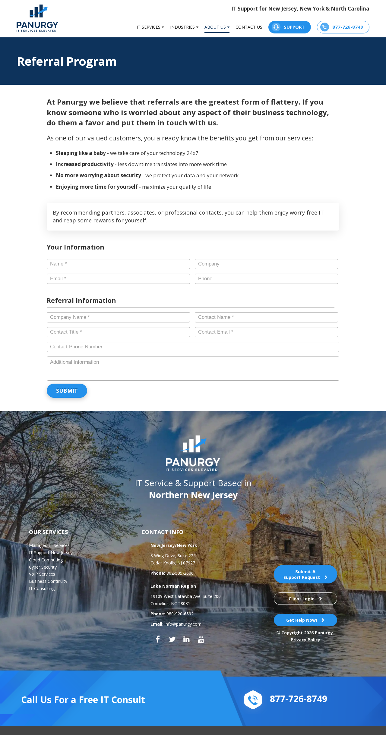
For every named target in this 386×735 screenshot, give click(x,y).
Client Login (302, 599)
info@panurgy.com (183, 624)
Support (294, 27)
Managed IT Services (49, 545)
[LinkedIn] (186, 639)
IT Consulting (42, 588)
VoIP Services (42, 574)
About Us (215, 27)
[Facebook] (157, 639)
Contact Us (249, 27)
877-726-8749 (347, 27)
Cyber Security (43, 567)
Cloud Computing (46, 560)
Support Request (301, 574)
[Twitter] (172, 639)
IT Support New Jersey (51, 552)
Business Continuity (48, 581)
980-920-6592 (180, 614)
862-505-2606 (180, 573)
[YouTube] (201, 639)
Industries (183, 27)
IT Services (149, 27)
